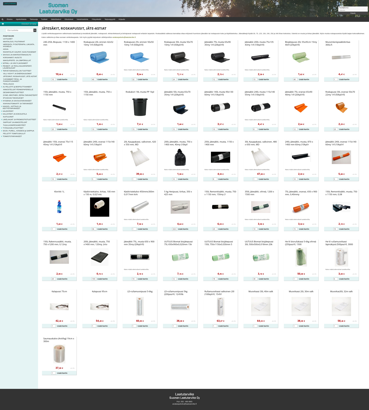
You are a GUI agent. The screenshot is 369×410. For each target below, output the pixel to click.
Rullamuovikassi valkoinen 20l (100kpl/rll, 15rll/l (219, 293)
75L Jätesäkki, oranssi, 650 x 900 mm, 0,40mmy (301, 193)
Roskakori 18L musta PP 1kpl (140, 91)
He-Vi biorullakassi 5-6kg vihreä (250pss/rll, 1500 (300, 243)
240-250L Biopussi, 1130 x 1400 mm (59, 43)
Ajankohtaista (21, 19)
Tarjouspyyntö (110, 19)
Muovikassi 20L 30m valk (301, 291)
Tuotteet (44, 19)
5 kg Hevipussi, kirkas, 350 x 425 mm (178, 193)
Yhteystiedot (96, 19)
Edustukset (69, 19)
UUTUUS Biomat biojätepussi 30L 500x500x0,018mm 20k (259, 243)
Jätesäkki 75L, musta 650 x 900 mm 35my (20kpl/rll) (139, 243)
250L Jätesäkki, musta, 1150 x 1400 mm (219, 143)
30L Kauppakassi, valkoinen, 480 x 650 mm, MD (261, 143)
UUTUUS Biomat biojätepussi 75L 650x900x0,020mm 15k (178, 243)
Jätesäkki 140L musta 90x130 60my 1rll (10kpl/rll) (218, 93)
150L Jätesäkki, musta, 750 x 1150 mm (57, 93)
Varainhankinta (82, 19)
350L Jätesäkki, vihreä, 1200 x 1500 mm (259, 193)
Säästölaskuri (56, 19)
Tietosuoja (34, 19)
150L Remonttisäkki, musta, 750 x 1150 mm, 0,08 (341, 193)
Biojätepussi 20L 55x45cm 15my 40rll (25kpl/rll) (301, 43)
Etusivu (9, 19)
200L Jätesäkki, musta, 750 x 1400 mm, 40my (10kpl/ (178, 143)
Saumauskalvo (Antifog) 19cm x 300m (58, 340)
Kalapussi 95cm (99, 291)
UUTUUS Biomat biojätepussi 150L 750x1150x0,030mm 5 (218, 243)
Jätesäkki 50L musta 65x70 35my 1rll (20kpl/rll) (177, 93)
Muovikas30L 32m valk (341, 291)
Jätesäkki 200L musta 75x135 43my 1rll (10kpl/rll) (259, 43)
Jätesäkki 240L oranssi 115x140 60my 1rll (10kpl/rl (99, 143)
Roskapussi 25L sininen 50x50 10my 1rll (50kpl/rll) (139, 43)
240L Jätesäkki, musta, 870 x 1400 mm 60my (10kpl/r (299, 143)
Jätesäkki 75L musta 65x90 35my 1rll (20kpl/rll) (217, 43)
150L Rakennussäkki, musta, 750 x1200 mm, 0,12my (57, 243)
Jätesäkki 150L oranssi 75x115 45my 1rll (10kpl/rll (58, 143)
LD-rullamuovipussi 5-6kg (140, 291)
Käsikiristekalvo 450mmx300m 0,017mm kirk (139, 193)
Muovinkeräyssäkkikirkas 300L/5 (337, 43)
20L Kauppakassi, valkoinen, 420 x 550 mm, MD (140, 143)
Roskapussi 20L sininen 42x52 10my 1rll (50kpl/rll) (98, 43)
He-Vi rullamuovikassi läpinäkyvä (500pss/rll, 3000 (339, 243)
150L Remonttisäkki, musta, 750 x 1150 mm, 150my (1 (220, 193)
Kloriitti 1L (59, 191)
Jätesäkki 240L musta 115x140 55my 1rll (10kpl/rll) (260, 93)
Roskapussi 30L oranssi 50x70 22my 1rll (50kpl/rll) (340, 93)
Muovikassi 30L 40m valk (260, 291)
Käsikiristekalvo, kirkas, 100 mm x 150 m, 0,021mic (99, 193)
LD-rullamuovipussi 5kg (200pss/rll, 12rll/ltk (175, 293)
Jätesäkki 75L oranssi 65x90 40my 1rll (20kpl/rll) (298, 93)
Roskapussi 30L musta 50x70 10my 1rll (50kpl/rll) (178, 43)
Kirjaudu (353, 13)
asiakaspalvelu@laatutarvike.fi (124, 37)
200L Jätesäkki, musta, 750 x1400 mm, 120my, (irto (97, 243)
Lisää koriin (62, 79)
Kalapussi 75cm (59, 291)
